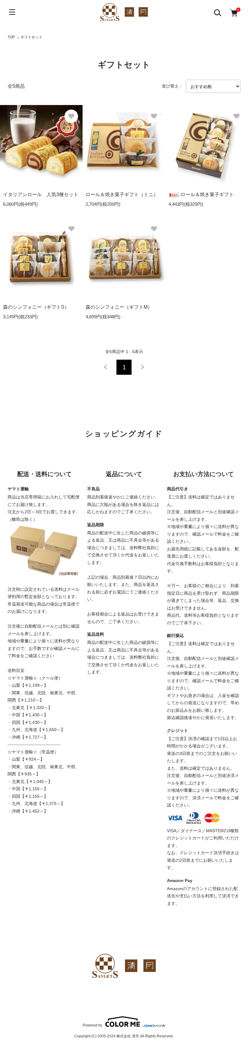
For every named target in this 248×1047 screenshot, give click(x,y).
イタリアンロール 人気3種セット (40, 194)
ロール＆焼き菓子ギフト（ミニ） (122, 194)
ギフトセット (31, 37)
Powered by (92, 1025)
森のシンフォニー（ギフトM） (119, 307)
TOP (11, 37)
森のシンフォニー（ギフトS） (36, 307)
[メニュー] (12, 12)
